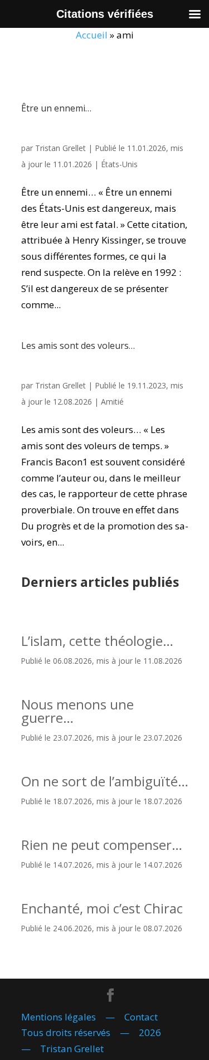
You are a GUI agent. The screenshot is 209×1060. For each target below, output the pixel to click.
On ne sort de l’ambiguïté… (104, 781)
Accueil (92, 34)
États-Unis (119, 164)
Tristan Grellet (60, 148)
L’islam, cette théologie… (97, 640)
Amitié (112, 401)
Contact (141, 1016)
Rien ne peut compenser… (101, 844)
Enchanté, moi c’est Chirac (102, 908)
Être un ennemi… (56, 108)
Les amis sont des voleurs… (78, 345)
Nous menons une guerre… (77, 711)
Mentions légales (58, 1016)
